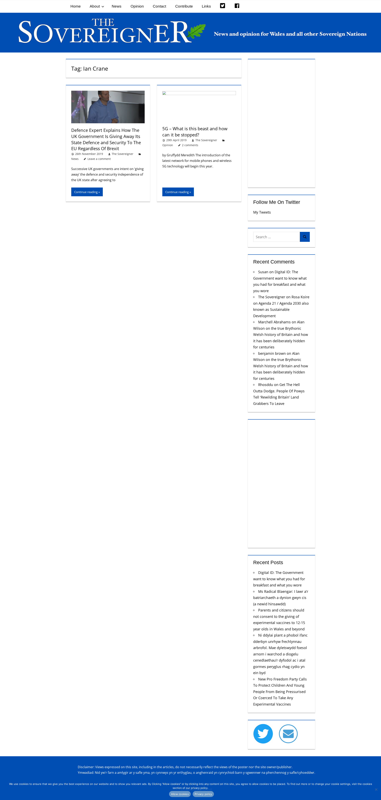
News (116, 6)
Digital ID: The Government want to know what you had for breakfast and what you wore (279, 578)
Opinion (137, 6)
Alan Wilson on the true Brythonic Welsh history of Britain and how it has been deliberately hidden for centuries (280, 334)
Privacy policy (203, 794)
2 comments (190, 145)
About (95, 6)
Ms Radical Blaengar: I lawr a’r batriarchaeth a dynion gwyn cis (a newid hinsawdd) (280, 597)
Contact (159, 6)
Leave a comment (99, 159)
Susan (263, 271)
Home (75, 6)
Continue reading (86, 192)
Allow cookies (180, 794)
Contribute (184, 6)
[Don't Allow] (376, 789)
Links (206, 6)
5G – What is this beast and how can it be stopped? (194, 131)
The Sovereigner (122, 154)
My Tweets (262, 212)
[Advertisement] (281, 122)
